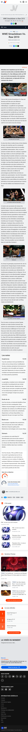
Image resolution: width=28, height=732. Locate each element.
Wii (17, 20)
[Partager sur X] (16, 23)
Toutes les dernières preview (14, 600)
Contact (3, 698)
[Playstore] (2, 689)
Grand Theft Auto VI (12, 613)
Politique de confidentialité (7, 710)
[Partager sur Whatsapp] (14, 23)
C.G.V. (2, 706)
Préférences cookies (6, 716)
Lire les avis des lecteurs (13, 483)
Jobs (2, 722)
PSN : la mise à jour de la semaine (9, 522)
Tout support (7, 20)
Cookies (3, 712)
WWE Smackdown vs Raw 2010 (14, 19)
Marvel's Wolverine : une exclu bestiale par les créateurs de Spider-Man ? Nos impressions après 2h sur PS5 (19, 592)
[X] (6, 676)
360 (14, 20)
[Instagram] (9, 676)
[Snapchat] (2, 680)
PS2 (20, 20)
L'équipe (3, 700)
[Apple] (6, 689)
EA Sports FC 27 (11, 619)
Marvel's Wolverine (11, 625)
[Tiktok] (20, 676)
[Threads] (24, 676)
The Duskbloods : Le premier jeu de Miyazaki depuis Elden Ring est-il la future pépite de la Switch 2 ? (14, 575)
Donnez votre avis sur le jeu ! (13, 484)
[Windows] (9, 689)
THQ (14, 497)
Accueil (2, 14)
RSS (2, 720)
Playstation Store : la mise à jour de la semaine (19, 536)
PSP (5, 497)
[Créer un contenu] (26, 14)
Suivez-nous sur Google (15, 42)
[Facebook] (2, 676)
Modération (4, 708)
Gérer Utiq (3, 714)
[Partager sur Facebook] (11, 23)
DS (15, 20)
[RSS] (17, 676)
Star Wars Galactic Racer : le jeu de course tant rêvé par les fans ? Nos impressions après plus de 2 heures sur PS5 (19, 584)
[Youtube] (13, 676)
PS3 (11, 20)
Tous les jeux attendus (14, 632)
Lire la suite (3, 664)
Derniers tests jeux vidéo (10, 14)
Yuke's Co (9, 497)
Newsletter (3, 718)
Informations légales (6, 702)
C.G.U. (2, 704)
